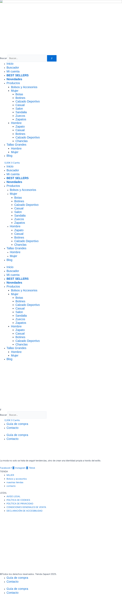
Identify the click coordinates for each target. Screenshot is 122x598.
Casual (20, 105)
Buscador (13, 67)
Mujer (14, 90)
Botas (19, 94)
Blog (9, 155)
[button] (61, 409)
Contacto (12, 427)
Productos (13, 83)
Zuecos (20, 115)
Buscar (3, 58)
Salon (19, 108)
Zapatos (20, 119)
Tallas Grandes (16, 144)
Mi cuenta (13, 71)
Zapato (20, 126)
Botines (20, 97)
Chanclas (21, 141)
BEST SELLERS (18, 75)
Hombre (16, 123)
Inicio (10, 63)
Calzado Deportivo (27, 101)
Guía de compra (17, 424)
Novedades (14, 79)
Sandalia (21, 112)
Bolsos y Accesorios (24, 87)
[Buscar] (52, 58)
